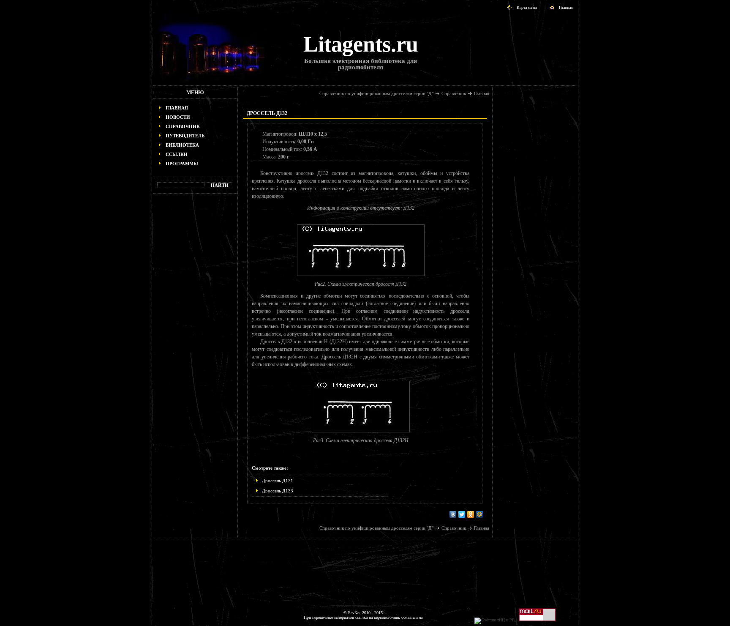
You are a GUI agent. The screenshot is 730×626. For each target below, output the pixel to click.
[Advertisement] (195, 328)
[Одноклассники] (470, 514)
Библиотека (182, 145)
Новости (178, 117)
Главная (566, 7)
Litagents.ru (360, 44)
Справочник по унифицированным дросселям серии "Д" (376, 93)
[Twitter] (462, 514)
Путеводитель (185, 135)
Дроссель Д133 (277, 490)
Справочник (183, 126)
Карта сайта (527, 7)
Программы (182, 163)
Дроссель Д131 (277, 480)
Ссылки (177, 154)
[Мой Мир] (479, 514)
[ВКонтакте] (453, 514)
